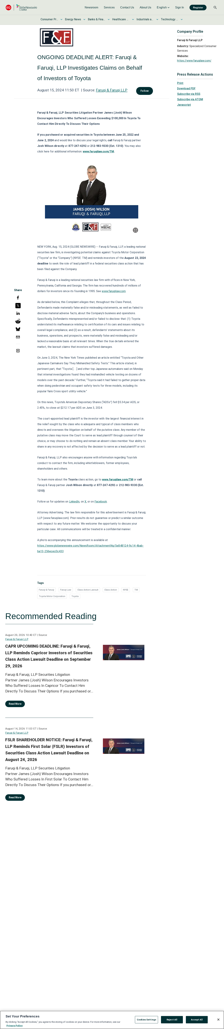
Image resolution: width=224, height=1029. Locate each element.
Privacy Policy (14, 1025)
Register (198, 7)
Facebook (100, 501)
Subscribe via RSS (188, 94)
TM (136, 589)
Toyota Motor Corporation (52, 596)
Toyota (75, 596)
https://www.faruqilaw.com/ (194, 60)
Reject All (172, 1019)
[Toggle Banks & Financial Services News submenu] (108, 19)
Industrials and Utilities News (145, 19)
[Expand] (135, 230)
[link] (91, 7)
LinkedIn (74, 501)
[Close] (218, 1019)
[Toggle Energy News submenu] (84, 19)
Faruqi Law (65, 589)
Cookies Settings (146, 1019)
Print (180, 83)
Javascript (184, 104)
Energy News (73, 19)
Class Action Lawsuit (87, 589)
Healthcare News (121, 19)
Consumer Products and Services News (49, 19)
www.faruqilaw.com (114, 291)
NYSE (125, 589)
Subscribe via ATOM (190, 99)
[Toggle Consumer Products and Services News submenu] (61, 19)
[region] (112, 1020)
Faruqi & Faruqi (46, 589)
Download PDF (186, 88)
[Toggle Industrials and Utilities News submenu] (157, 19)
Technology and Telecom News (169, 19)
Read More (15, 703)
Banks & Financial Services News (96, 19)
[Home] (21, 7)
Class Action (110, 589)
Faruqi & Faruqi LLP (111, 90)
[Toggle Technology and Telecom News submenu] (181, 19)
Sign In (179, 7)
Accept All (197, 1019)
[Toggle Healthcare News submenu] (133, 19)
